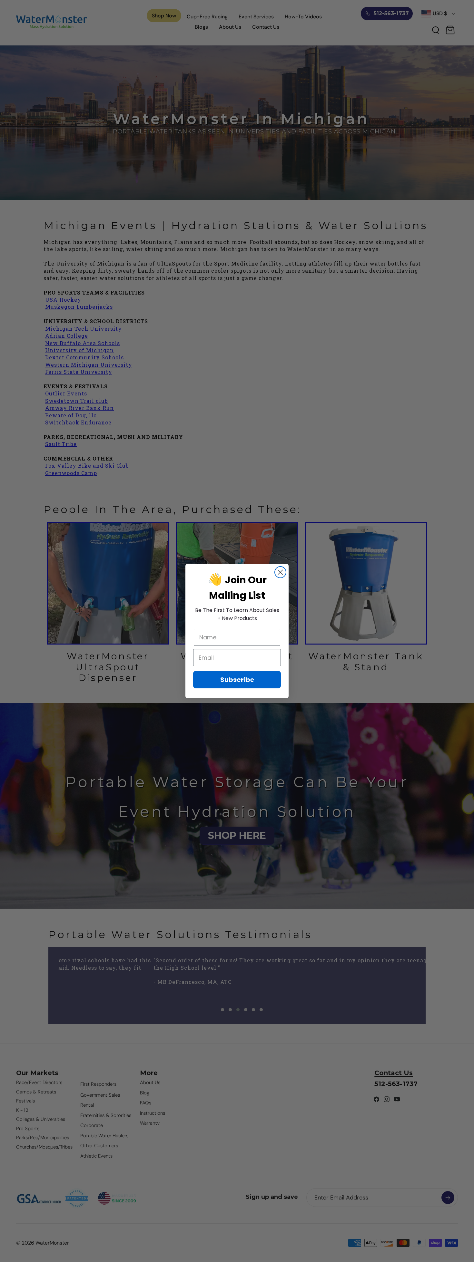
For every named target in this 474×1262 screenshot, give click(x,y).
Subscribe (237, 679)
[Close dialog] (280, 572)
